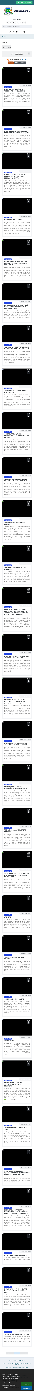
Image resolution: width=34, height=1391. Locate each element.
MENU (5, 36)
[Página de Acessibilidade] (25, 22)
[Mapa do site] (22, 22)
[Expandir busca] (29, 53)
